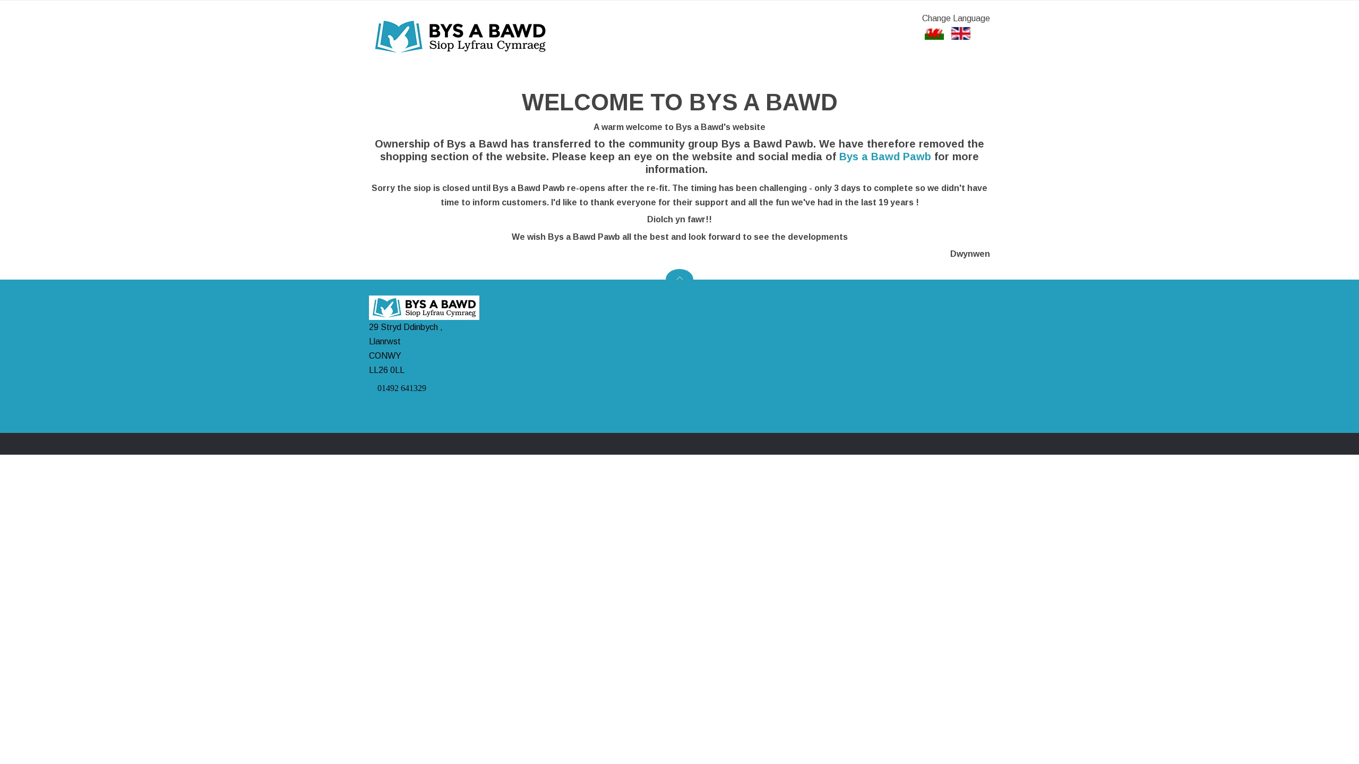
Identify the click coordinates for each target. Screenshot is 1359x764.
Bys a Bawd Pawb (885, 156)
